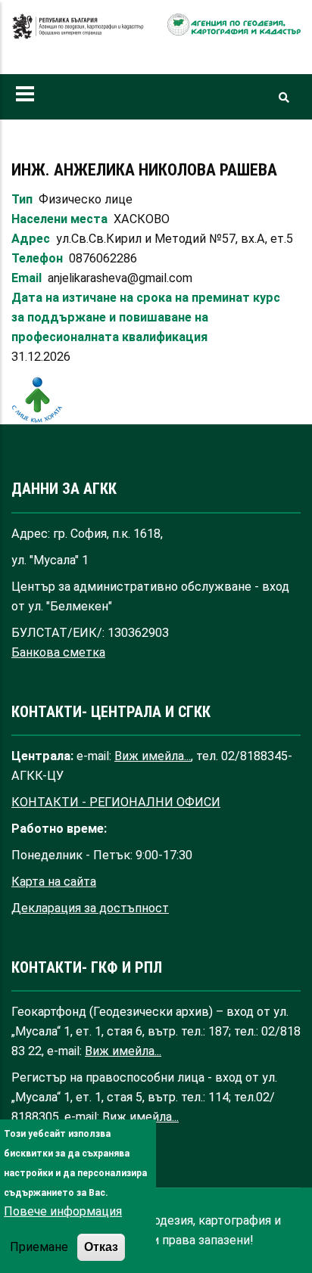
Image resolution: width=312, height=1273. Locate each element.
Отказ (101, 1246)
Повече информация (63, 1211)
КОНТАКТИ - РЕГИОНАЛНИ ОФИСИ (115, 802)
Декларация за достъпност (90, 908)
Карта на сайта (53, 881)
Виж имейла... (152, 756)
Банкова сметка (58, 652)
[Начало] (78, 34)
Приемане (39, 1247)
